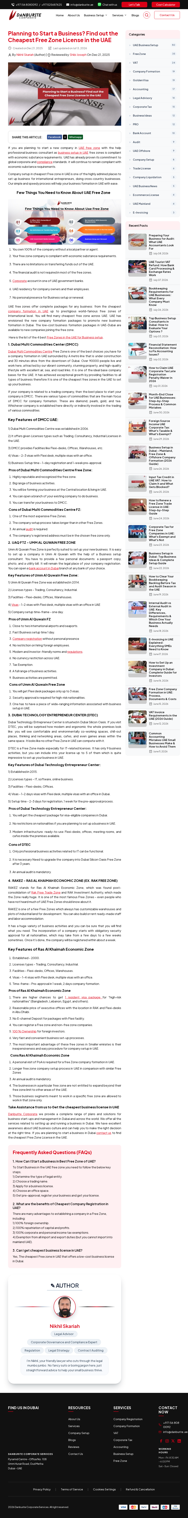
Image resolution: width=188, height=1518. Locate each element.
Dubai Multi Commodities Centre (30, 351)
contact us (103, 1133)
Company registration (27, 639)
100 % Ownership (24, 1031)
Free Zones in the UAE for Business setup (75, 337)
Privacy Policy (42, 1489)
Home (60, 15)
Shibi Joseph (78, 55)
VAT (115, 1433)
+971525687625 (51, 4)
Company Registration (127, 1419)
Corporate (19, 281)
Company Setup (78, 1433)
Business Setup (94, 15)
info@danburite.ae (81, 4)
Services (117, 15)
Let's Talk (134, 4)
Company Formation (126, 1426)
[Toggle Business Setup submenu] (106, 15)
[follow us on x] (173, 1440)
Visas (15, 605)
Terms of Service (72, 1489)
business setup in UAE (73, 152)
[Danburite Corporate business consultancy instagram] (167, 1440)
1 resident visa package (83, 997)
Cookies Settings (104, 1489)
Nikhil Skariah (25, 55)
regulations (74, 652)
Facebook (54, 137)
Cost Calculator (165, 4)
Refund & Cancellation (140, 1489)
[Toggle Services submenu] (125, 15)
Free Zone (120, 1460)
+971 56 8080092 (27, 4)
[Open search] (146, 15)
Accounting (120, 1446)
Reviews (73, 1446)
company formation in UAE (28, 311)
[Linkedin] (179, 1440)
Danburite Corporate (22, 1114)
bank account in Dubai (44, 568)
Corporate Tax (122, 1440)
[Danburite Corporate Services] (26, 15)
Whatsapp (75, 137)
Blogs (135, 15)
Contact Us (167, 15)
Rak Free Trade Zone (45, 892)
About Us (74, 15)
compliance (45, 162)
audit (29, 529)
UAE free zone (89, 148)
